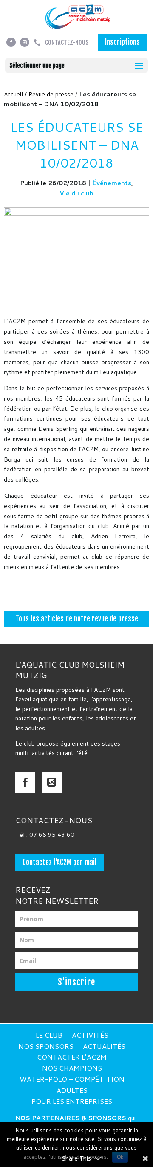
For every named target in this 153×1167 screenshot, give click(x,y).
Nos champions (72, 1068)
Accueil (13, 94)
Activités (90, 1035)
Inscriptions (122, 42)
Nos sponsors (46, 1046)
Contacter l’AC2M (72, 1057)
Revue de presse (51, 94)
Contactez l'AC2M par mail (59, 862)
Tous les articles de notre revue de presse (76, 618)
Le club (49, 1035)
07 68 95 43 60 (51, 834)
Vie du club (77, 193)
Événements (111, 183)
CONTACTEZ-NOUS (66, 42)
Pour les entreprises (71, 1101)
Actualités (104, 1046)
